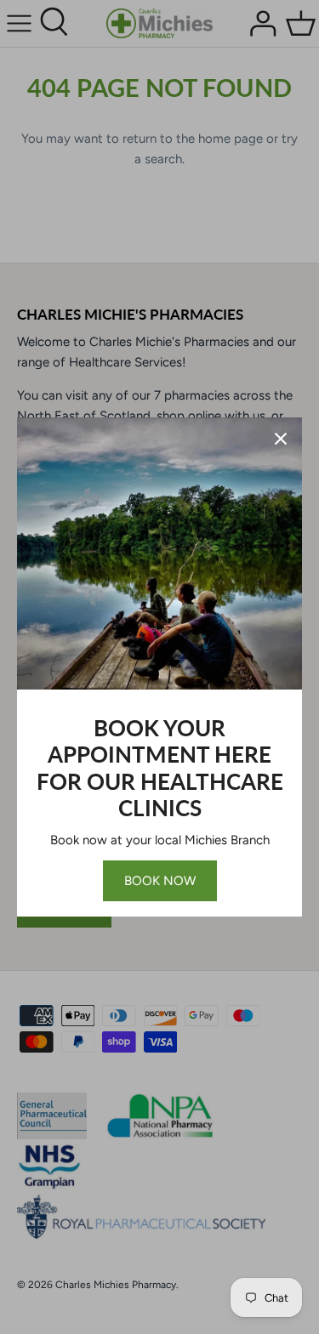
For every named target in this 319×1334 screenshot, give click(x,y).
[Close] (280, 438)
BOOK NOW (160, 880)
